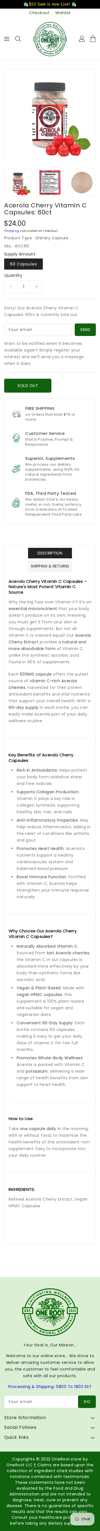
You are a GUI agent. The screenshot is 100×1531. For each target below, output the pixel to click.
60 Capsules (23, 264)
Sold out (28, 385)
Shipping (11, 231)
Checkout (39, 13)
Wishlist (63, 13)
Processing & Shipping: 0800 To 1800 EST (50, 1386)
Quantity (13, 275)
